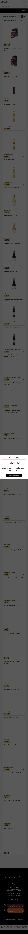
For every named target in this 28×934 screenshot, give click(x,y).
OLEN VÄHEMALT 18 (14, 475)
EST (12, 457)
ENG (17, 457)
